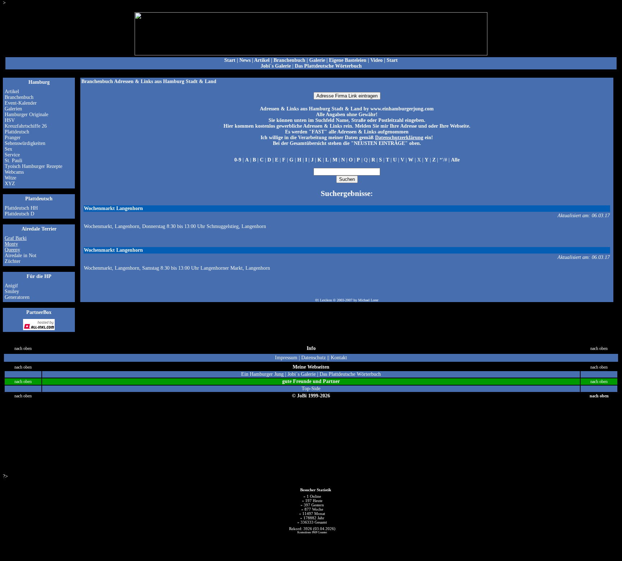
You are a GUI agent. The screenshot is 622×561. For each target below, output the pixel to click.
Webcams (14, 172)
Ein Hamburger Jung (262, 374)
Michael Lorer (368, 300)
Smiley (12, 291)
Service (12, 155)
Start (229, 60)
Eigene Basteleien (347, 60)
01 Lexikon (323, 300)
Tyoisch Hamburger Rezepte (33, 166)
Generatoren (17, 297)
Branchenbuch (289, 60)
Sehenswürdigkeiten (25, 143)
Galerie (317, 60)
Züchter (13, 261)
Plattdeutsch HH (21, 208)
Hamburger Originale (26, 114)
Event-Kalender (21, 103)
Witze (10, 178)
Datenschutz (313, 357)
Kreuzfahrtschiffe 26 (26, 126)
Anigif (11, 285)
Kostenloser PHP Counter (312, 532)
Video (376, 60)
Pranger (13, 137)
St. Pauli (13, 160)
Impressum (286, 357)
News (245, 60)
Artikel (262, 60)
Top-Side (311, 388)
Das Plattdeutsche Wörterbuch (350, 374)
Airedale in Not (20, 255)
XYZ (10, 183)
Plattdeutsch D (19, 213)
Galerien (13, 108)
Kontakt (339, 357)
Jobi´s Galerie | (304, 374)
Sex (8, 149)
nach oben (23, 348)
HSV (10, 120)
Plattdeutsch (17, 131)
